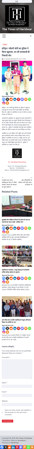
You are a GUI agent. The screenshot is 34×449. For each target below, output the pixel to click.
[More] (7, 103)
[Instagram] (3, 103)
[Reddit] (11, 99)
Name (4, 383)
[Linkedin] (14, 99)
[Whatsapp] (29, 99)
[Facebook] (3, 99)
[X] (7, 99)
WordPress (15, 443)
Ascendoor (22, 440)
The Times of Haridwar (17, 29)
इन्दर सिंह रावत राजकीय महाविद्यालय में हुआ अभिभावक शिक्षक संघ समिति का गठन (16, 321)
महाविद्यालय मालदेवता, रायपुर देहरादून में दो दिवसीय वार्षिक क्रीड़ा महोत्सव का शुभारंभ (15, 271)
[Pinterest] (18, 99)
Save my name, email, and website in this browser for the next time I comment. (18, 412)
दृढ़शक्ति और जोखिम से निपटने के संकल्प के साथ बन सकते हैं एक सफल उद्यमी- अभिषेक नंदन (16, 221)
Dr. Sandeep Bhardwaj (9, 59)
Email (4, 392)
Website (5, 401)
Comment (6, 357)
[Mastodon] (22, 99)
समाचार (5, 44)
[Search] (30, 36)
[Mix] (25, 99)
